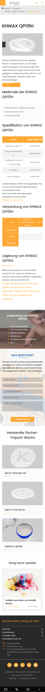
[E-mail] (5, 689)
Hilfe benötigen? (22, 355)
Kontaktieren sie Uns (11, 638)
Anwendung (8, 632)
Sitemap (12, 678)
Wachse (16, 8)
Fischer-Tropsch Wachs (14, 11)
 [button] (41, 44)
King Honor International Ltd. (23, 674)
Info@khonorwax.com (12, 200)
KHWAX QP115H (34, 11)
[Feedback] (28, 689)
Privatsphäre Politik (28, 678)
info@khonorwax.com (14, 646)
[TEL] (16, 689)
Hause (7, 8)
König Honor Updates (22, 563)
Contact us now (22, 419)
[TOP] (39, 689)
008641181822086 (13, 643)
